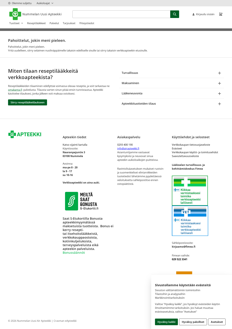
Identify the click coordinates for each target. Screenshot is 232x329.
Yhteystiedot (86, 23)
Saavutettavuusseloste (185, 156)
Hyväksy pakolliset (193, 322)
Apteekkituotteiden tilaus (139, 103)
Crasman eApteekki (65, 321)
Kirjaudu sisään (205, 14)
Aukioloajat (43, 3)
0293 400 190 (125, 144)
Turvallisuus (130, 73)
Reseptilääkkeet (36, 23)
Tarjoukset (69, 23)
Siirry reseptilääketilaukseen (28, 102)
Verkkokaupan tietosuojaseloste (191, 144)
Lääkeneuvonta (132, 93)
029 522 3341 (179, 259)
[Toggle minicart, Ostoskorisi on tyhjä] (220, 14)
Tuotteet (14, 23)
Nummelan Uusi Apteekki (42, 14)
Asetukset (217, 322)
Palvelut (54, 23)
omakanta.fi (15, 90)
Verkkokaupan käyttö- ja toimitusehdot (195, 152)
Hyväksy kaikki (166, 322)
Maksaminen (130, 83)
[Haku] (174, 14)
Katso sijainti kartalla (75, 144)
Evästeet (177, 148)
